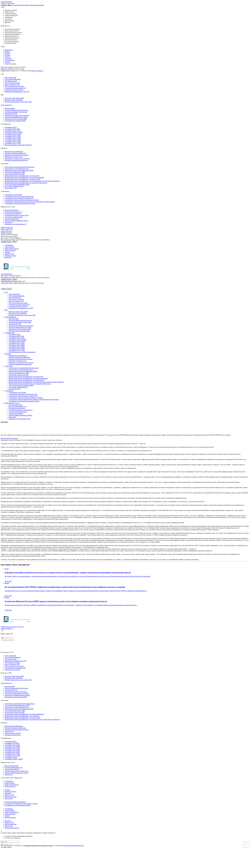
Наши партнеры (10, 250)
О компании (9, 245)
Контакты (8, 257)
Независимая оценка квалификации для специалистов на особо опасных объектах (32, 181)
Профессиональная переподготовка (16, 155)
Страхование (9, 391)
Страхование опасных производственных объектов (22, 200)
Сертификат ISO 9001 (12, 743)
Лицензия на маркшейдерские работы (17, 695)
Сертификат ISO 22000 (12, 747)
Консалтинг (9, 222)
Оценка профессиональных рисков (16, 220)
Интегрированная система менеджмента (18, 145)
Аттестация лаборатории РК (14, 186)
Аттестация (8, 366)
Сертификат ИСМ (11, 757)
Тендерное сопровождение (14, 217)
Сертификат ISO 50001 (12, 754)
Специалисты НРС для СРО (14, 90)
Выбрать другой (6, 241)
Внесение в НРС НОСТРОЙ (14, 98)
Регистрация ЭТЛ (11, 188)
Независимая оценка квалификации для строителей (22, 176)
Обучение (8, 354)
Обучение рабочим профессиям (15, 153)
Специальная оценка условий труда (17, 215)
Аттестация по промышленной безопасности (20, 167)
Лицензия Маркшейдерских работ (16, 117)
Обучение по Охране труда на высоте (17, 158)
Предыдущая (5, 438)
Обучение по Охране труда (14, 157)
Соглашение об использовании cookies (17, 805)
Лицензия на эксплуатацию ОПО (16, 119)
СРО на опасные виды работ (14, 86)
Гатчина (7, 53)
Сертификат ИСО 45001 (13, 141)
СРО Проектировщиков (13, 79)
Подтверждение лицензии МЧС (15, 120)
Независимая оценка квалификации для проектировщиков (24, 177)
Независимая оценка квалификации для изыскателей (22, 179)
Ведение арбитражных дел (13, 212)
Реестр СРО (9, 798)
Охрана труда (9, 731)
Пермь (32, 5)
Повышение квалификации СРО (16, 661)
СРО (6, 292)
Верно (15, 241)
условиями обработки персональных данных (38, 845)
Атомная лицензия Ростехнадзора (16, 112)
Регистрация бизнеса (12, 210)
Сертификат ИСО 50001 (13, 139)
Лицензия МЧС (10, 108)
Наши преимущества (12, 248)
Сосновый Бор (9, 60)
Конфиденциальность (12, 828)
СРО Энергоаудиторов (12, 83)
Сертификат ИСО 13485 (13, 143)
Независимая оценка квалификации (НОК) (19, 170)
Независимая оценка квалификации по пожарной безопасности (26, 183)
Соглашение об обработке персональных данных (21, 803)
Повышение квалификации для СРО (17, 91)
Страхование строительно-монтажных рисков (20, 203)
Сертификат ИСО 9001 (12, 129)
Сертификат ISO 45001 (12, 752)
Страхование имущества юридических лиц (19, 196)
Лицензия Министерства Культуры (16, 110)
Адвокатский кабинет (12, 219)
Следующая (14, 438)
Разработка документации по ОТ (16, 224)
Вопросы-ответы (10, 255)
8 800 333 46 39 (6, 69)
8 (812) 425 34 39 (6, 231)
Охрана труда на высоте (13, 733)
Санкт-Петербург (6, 1)
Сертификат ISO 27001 (12, 748)
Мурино (7, 57)
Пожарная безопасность (13, 735)
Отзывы (7, 252)
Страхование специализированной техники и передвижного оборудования (30, 201)
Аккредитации (10, 247)
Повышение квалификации (14, 151)
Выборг (7, 51)
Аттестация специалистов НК (15, 174)
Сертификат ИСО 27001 (13, 136)
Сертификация (10, 333)
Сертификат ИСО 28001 (13, 138)
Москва (27, 5)
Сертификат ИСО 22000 (13, 134)
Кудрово (7, 55)
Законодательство (11, 797)
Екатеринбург (39, 5)
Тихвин (7, 62)
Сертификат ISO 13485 (12, 755)
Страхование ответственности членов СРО (19, 198)
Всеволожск (9, 50)
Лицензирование (10, 317)
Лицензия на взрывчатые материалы (17, 693)
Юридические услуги (12, 403)
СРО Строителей (10, 77)
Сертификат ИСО (11, 127)
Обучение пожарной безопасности (16, 160)
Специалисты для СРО (12, 670)
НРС (6, 310)
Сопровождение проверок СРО (15, 88)
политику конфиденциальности (73, 845)
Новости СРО (9, 254)
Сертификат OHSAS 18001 (14, 132)
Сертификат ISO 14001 (12, 745)
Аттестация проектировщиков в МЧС (17, 184)
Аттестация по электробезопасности (17, 169)
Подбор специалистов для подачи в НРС (18, 102)
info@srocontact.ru (37, 71)
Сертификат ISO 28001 (12, 750)
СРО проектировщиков (12, 657)
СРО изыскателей (11, 659)
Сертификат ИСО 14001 (13, 131)
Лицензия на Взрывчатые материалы (17, 115)
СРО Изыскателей (11, 81)
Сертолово (8, 58)
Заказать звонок (6, 289)
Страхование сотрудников (13, 194)
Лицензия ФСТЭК (11, 113)
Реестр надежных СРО (12, 84)
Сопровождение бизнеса (13, 213)
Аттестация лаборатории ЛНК (15, 172)
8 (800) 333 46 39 (6, 233)
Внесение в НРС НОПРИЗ (14, 100)
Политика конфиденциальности (15, 802)
